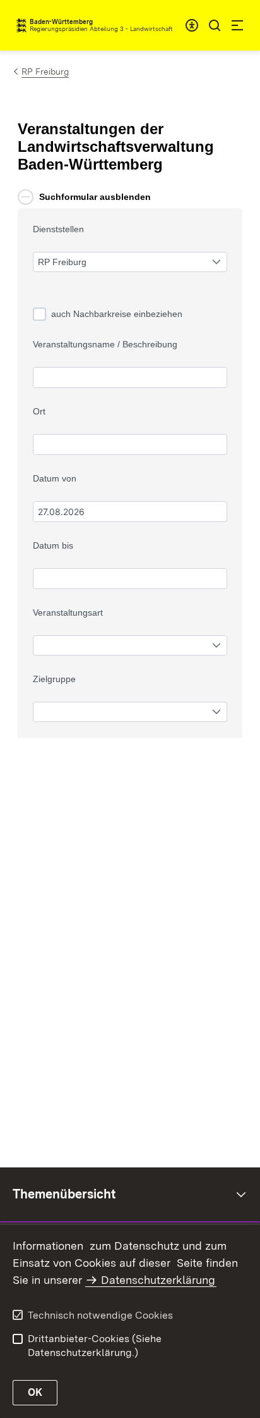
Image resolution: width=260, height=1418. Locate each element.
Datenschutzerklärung (158, 1279)
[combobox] (192, 25)
